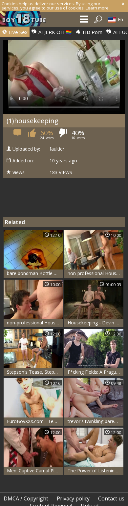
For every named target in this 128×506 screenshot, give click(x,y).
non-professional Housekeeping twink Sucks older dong (95, 273)
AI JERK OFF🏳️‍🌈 (54, 32)
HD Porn (91, 32)
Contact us (111, 498)
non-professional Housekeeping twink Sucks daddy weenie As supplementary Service (35, 322)
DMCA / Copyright (26, 498)
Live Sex (18, 32)
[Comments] (18, 135)
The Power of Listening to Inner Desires (95, 470)
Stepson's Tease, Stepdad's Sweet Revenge (35, 372)
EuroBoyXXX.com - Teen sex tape (35, 421)
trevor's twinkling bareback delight (95, 421)
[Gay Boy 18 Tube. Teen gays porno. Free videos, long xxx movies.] (26, 20)
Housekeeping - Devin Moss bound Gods (95, 322)
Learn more (97, 8)
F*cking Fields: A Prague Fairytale (95, 372)
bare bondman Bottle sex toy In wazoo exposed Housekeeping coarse (35, 273)
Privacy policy (73, 498)
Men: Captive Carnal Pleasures (35, 470)
